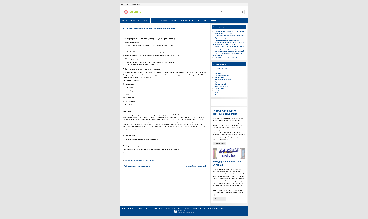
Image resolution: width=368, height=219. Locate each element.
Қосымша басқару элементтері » (196, 166)
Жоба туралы (125, 4)
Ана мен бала (134, 20)
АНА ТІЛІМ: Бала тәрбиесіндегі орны (227, 57)
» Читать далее (219, 143)
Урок (140, 208)
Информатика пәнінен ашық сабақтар (137, 35)
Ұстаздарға (218, 71)
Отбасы (124, 20)
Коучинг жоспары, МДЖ (222, 75)
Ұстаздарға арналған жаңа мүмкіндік (227, 40)
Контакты (186, 208)
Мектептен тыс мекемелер (223, 79)
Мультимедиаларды (142, 160)
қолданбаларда (130, 160)
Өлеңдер (218, 95)
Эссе (216, 93)
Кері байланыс (136, 4)
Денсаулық (163, 20)
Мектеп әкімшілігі (220, 77)
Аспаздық (174, 20)
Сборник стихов (157, 208)
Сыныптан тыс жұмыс (222, 86)
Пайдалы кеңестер (187, 20)
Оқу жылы (218, 82)
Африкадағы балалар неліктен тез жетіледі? (229, 51)
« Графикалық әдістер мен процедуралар (136, 166)
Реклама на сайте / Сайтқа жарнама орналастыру (208, 208)
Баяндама (218, 73)
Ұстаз (154, 20)
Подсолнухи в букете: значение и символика (229, 38)
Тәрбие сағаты (201, 20)
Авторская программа (128, 208)
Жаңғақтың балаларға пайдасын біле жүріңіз (229, 46)
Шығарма (213, 20)
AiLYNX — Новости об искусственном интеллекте (186, 211)
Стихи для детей (220, 84)
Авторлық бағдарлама (222, 68)
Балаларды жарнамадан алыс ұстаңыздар (229, 49)
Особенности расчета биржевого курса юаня (229, 35)
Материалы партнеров (173, 208)
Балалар (146, 20)
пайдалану (152, 160)
